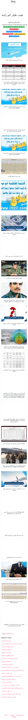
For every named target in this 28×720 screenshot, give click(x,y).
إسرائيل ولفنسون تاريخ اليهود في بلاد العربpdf (14, 27)
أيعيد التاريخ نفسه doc (14, 36)
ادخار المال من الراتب (7, 682)
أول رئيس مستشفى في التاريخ (9, 697)
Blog (13, 1)
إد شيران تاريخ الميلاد (6, 649)
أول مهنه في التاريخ (14, 29)
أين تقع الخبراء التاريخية (8, 34)
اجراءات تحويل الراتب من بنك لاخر (10, 658)
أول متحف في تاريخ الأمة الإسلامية (14, 31)
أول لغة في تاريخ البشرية (7, 664)
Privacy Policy (20, 715)
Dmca (6, 715)
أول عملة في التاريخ (6, 652)
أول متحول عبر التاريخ (7, 673)
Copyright (14, 717)
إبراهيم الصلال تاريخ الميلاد (8, 655)
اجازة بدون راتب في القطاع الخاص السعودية (12, 676)
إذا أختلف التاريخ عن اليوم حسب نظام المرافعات (13, 670)
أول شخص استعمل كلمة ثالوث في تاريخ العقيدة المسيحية (14, 24)
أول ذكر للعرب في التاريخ (14, 22)
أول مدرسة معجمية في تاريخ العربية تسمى (12, 643)
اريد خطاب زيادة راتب (7, 691)
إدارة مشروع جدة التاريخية (8, 646)
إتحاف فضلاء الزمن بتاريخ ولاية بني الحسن (11, 694)
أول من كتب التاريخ (6, 640)
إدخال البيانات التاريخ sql (19, 34)
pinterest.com (10, 633)
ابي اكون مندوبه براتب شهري (8, 679)
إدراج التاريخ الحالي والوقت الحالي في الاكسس (12, 688)
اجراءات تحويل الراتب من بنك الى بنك (10, 685)
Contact (12, 715)
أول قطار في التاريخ (6, 661)
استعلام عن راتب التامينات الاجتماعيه (10, 667)
